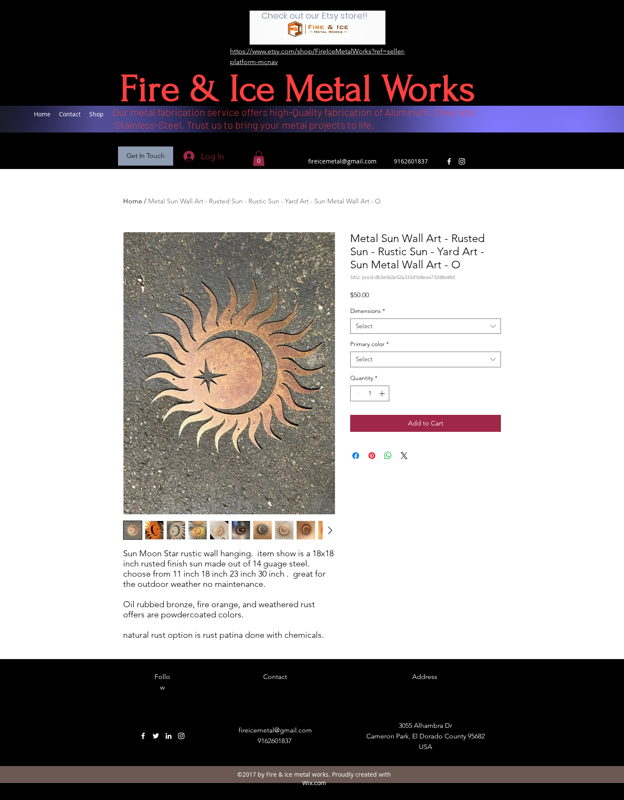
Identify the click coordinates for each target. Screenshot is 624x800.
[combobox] (425, 326)
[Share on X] (404, 456)
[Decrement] (356, 393)
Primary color (369, 344)
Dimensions (367, 311)
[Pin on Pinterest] (372, 456)
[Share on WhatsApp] (388, 456)
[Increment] (382, 393)
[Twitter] (156, 736)
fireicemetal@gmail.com (342, 161)
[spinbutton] (369, 393)
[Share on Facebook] (356, 456)
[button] (145, 156)
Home (132, 201)
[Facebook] (449, 161)
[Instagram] (462, 161)
